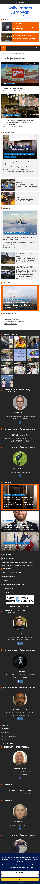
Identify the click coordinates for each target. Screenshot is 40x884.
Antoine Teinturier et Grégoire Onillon (24, 529)
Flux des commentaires (9, 740)
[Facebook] (20, 422)
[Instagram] (21, 643)
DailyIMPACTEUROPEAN (10, 565)
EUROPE (23, 35)
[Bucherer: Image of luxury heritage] (6, 37)
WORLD (30, 36)
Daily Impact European (20, 10)
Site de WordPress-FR (9, 744)
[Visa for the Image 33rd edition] (20, 74)
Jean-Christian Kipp (19, 549)
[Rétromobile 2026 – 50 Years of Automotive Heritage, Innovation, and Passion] (8, 185)
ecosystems (19, 255)
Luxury (15, 23)
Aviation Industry (10, 232)
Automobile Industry (11, 154)
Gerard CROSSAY (20, 91)
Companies (31, 266)
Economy (16, 35)
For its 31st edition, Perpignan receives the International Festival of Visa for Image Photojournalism (19, 122)
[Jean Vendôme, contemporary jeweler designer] (6, 26)
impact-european (21, 562)
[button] (8, 48)
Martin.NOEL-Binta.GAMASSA (23, 499)
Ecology (23, 154)
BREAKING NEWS (8, 115)
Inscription (5, 729)
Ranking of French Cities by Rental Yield (18, 498)
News (20, 23)
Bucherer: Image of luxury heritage (24, 39)
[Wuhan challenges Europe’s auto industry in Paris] (20, 147)
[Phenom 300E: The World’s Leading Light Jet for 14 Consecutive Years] (20, 223)
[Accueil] (4, 48)
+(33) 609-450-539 (10, 324)
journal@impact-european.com (14, 321)
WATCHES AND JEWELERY (19, 25)
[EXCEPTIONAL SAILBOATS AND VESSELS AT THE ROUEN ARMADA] (20, 298)
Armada (7, 301)
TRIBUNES (21, 494)
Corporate (19, 267)
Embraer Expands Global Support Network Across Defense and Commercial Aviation (26, 260)
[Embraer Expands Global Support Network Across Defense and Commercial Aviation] (8, 258)
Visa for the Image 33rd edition (14, 88)
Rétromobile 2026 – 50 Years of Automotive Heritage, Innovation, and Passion (26, 186)
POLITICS (12, 543)
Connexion (5, 732)
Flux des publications (8, 736)
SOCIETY (11, 83)
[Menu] (8, 48)
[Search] (37, 48)
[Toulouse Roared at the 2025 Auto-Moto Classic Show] (8, 198)
